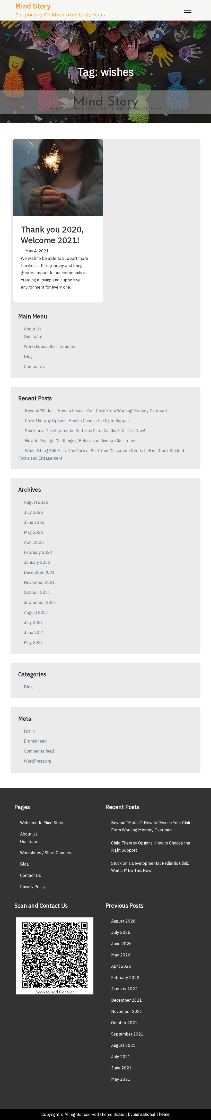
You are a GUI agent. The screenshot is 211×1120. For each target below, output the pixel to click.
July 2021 (33, 622)
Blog (28, 356)
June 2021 (34, 632)
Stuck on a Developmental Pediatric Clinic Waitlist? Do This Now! (85, 430)
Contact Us (34, 366)
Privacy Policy (33, 886)
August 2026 (36, 502)
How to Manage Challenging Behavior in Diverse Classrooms (81, 440)
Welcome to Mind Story (41, 822)
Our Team (33, 336)
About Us (32, 328)
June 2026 (34, 522)
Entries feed (35, 741)
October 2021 (37, 592)
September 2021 (40, 602)
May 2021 (33, 642)
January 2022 (37, 562)
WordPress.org (37, 761)
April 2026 (34, 542)
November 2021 (39, 582)
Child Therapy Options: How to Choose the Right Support (78, 420)
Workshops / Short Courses (49, 346)
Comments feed (39, 751)
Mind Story (33, 6)
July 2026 (33, 512)
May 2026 (33, 532)
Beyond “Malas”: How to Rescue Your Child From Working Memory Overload (96, 410)
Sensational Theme (152, 1114)
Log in (29, 731)
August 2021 (36, 612)
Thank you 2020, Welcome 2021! (52, 234)
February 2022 (38, 552)
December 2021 (39, 572)
